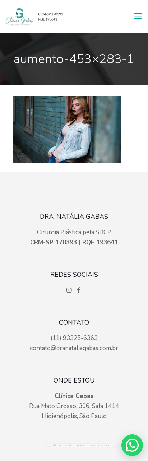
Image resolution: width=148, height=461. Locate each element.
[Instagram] (70, 290)
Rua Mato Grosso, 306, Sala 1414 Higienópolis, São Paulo (74, 406)
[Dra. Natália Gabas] (34, 16)
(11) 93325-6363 (74, 338)
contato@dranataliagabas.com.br (74, 348)
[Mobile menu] (138, 16)
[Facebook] (79, 290)
